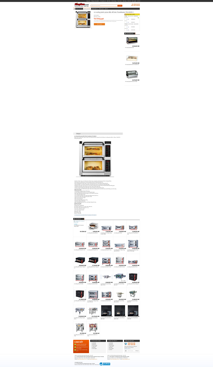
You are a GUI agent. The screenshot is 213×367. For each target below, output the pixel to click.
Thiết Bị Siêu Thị (95, 8)
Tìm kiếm (120, 5)
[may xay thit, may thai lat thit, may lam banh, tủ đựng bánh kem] (82, 4)
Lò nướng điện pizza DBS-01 (92, 232)
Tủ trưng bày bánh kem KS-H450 (131, 81)
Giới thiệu (94, 342)
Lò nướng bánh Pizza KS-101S (79, 249)
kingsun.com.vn (127, 348)
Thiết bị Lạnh (101, 8)
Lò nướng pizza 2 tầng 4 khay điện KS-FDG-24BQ (132, 250)
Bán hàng (124, 0)
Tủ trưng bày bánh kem (129, 47)
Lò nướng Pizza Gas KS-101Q (106, 249)
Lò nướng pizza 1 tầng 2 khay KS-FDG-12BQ (106, 233)
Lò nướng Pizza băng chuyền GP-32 (79, 318)
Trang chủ (88, 0)
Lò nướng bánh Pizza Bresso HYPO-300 (132, 318)
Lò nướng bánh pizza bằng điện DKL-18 (92, 318)
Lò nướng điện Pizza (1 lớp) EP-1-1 (93, 267)
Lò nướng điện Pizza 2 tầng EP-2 (133, 284)
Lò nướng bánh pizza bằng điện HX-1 (119, 284)
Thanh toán (119, 0)
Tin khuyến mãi (103, 0)
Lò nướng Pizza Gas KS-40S (92, 283)
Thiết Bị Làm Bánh (87, 8)
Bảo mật (129, 0)
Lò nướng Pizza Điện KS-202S (119, 266)
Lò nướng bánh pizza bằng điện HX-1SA (106, 284)
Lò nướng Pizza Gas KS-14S (132, 266)
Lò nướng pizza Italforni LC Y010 (92, 335)
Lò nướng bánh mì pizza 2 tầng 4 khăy (79, 226)
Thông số (78, 133)
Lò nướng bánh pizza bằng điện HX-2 (132, 301)
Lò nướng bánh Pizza (118, 232)
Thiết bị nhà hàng (79, 8)
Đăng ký (137, 350)
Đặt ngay (99, 24)
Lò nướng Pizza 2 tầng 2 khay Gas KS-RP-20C (92, 301)
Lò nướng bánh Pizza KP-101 (92, 249)
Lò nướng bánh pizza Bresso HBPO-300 (106, 318)
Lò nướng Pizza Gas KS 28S (106, 300)
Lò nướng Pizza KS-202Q (78, 283)
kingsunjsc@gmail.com (93, 359)
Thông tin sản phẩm (95, 0)
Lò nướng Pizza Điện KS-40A (106, 266)
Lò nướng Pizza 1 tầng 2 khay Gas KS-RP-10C (119, 250)
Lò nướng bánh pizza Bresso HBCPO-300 (119, 318)
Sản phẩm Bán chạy (129, 33)
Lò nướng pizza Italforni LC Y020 (79, 335)
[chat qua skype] (138, 17)
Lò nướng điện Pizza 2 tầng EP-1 (80, 301)
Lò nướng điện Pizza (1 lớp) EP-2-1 (80, 267)
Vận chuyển (134, 0)
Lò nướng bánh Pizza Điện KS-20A (133, 233)
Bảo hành (108, 0)
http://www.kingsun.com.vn (82, 359)
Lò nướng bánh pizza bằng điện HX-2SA (119, 301)
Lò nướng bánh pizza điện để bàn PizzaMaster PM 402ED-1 (85, 215)
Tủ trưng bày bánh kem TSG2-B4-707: (132, 64)
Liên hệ (138, 0)
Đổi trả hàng (114, 0)
